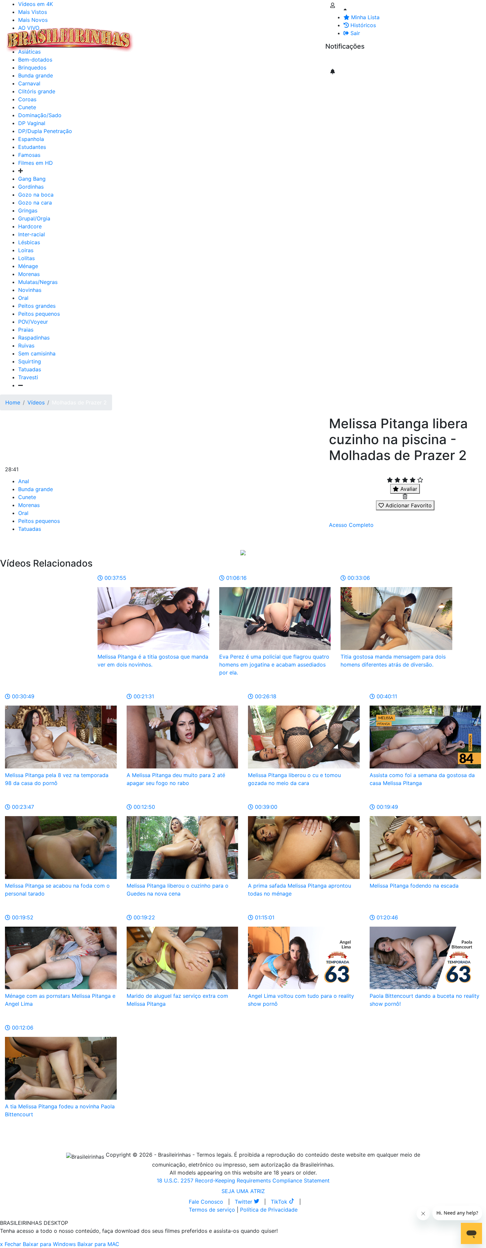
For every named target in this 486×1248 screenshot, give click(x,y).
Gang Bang (32, 178)
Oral (23, 298)
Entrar (320, 35)
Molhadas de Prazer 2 (79, 402)
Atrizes (172, 35)
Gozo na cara (35, 202)
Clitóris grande (36, 91)
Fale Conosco (206, 1201)
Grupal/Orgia (34, 218)
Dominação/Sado (39, 115)
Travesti (28, 377)
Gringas (27, 210)
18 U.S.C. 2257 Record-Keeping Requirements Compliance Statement (243, 1180)
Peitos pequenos (39, 313)
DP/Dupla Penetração (45, 131)
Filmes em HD (35, 163)
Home (12, 402)
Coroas (27, 99)
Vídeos (194, 35)
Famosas (29, 155)
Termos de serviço (212, 1209)
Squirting (29, 361)
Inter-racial (31, 234)
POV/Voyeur (33, 321)
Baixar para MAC (98, 1244)
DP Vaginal (31, 123)
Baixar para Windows (49, 1244)
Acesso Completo (351, 525)
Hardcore (30, 226)
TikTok (280, 1201)
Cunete (27, 107)
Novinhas (29, 290)
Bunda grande (35, 489)
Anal (23, 481)
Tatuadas (29, 369)
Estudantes (32, 147)
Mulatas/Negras (38, 282)
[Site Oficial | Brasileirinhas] (69, 40)
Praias (25, 329)
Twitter (244, 1201)
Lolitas (26, 258)
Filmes (150, 35)
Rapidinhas (221, 35)
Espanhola (31, 139)
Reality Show (268, 39)
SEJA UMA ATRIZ (243, 1191)
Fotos (248, 35)
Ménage (28, 266)
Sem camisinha (37, 353)
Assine (338, 59)
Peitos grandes (37, 305)
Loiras (25, 250)
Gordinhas (31, 186)
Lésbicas (29, 242)
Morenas (29, 274)
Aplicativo (294, 35)
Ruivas (26, 345)
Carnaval (29, 83)
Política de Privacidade (269, 1209)
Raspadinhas (34, 337)
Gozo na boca (36, 194)
